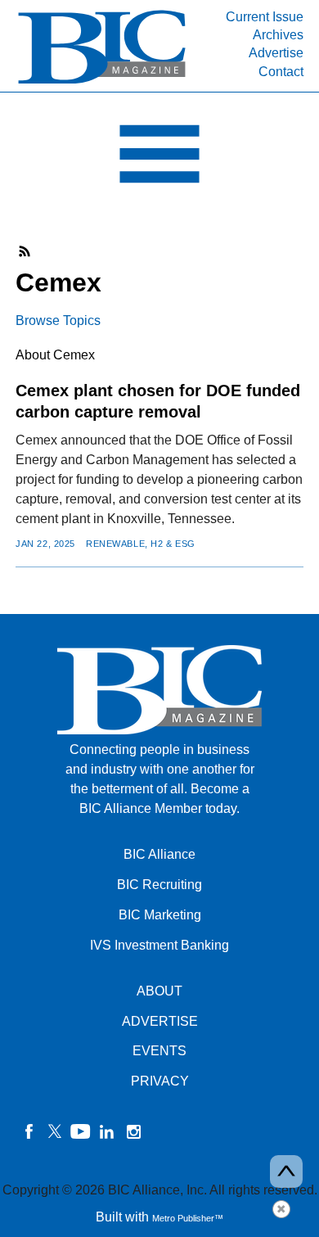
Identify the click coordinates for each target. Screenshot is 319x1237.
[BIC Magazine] (102, 82)
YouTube (81, 1131)
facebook (29, 1131)
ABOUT (159, 991)
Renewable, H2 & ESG (140, 544)
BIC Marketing (160, 915)
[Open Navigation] (159, 158)
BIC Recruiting (159, 885)
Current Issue (264, 17)
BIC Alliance (159, 854)
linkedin (107, 1131)
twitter (55, 1131)
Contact (280, 72)
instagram (133, 1131)
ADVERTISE (160, 1021)
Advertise (276, 53)
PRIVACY (160, 1081)
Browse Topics (58, 320)
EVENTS (159, 1051)
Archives (278, 35)
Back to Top (286, 1171)
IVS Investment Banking (159, 945)
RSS (25, 251)
